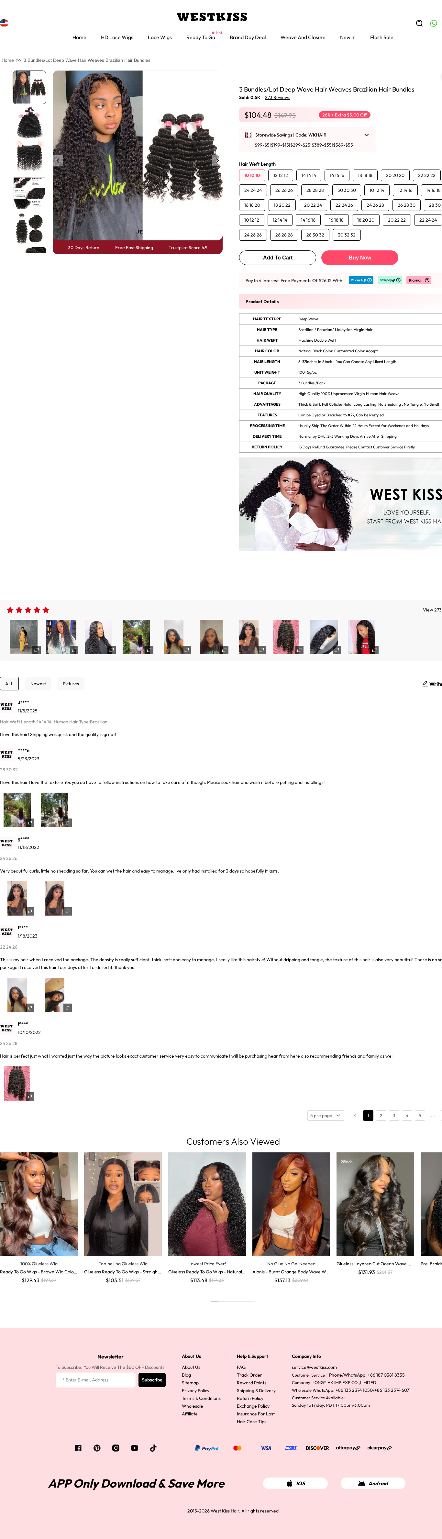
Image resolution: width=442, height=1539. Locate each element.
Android (378, 1483)
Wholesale (192, 1406)
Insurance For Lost (256, 1414)
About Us (191, 1367)
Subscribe (152, 1380)
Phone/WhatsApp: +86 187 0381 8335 (367, 1375)
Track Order (249, 1375)
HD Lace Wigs (117, 37)
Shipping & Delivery (256, 1390)
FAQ (241, 1367)
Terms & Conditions (201, 1398)
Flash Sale (381, 37)
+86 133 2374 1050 (354, 1390)
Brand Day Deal (248, 37)
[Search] (419, 23)
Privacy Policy (195, 1390)
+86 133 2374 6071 (392, 1390)
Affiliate (190, 1414)
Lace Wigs (160, 37)
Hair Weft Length (257, 164)
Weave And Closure (303, 37)
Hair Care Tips (251, 1421)
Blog (186, 1375)
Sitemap (190, 1383)
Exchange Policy (253, 1406)
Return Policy (250, 1398)
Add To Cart (278, 257)
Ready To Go (200, 37)
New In (348, 37)
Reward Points (251, 1383)
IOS (300, 1483)
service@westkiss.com (314, 1367)
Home (79, 37)
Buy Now (360, 257)
